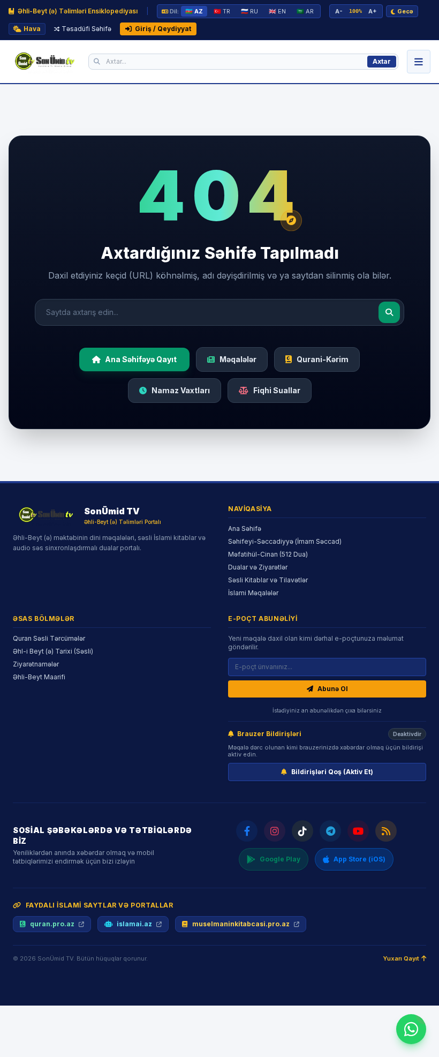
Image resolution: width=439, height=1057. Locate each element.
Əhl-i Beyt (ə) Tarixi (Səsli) (53, 651)
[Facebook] (247, 831)
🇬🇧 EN (277, 11)
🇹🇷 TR (222, 11)
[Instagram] (274, 831)
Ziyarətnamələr (36, 664)
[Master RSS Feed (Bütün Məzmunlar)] (386, 831)
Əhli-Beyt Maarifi (39, 677)
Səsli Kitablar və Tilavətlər (268, 580)
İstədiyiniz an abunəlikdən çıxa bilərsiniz (327, 710)
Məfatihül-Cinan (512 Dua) (268, 554)
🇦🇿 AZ (194, 11)
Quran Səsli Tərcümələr (49, 638)
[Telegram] (330, 831)
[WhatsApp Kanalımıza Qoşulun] (411, 1029)
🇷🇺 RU (249, 11)
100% (355, 11)
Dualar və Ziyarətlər (257, 567)
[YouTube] (358, 831)
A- (339, 11)
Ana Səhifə (244, 528)
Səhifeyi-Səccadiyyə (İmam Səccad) (285, 541)
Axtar (382, 61)
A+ (372, 11)
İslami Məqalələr (253, 593)
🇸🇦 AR (305, 11)
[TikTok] (302, 831)
